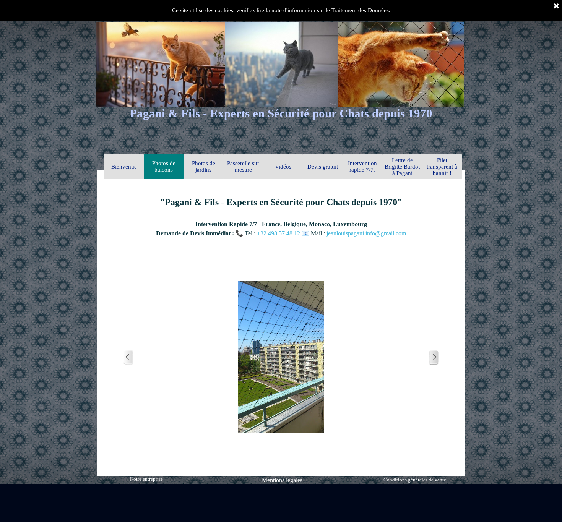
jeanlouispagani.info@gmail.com (366, 233)
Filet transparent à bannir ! (442, 166)
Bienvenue (124, 167)
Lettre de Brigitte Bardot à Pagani (402, 166)
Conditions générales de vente (414, 480)
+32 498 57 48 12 (279, 233)
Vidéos (283, 167)
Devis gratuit (322, 167)
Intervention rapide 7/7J (362, 166)
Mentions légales (282, 480)
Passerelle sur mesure (243, 166)
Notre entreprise (146, 479)
